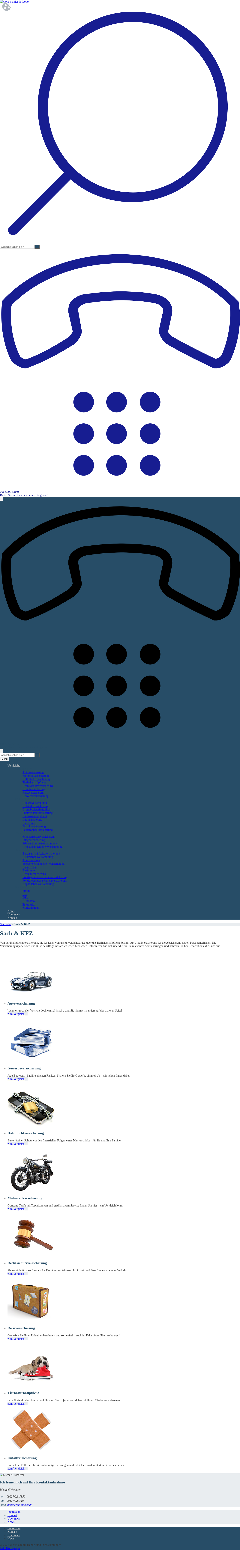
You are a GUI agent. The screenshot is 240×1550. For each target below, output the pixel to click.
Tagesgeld (28, 904)
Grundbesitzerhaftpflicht (36, 809)
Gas (24, 894)
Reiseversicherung (33, 792)
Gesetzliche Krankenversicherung (42, 846)
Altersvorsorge (31, 860)
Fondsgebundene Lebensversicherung (44, 877)
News (11, 911)
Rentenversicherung (34, 873)
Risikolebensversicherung (37, 856)
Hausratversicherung (34, 802)
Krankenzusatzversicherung (38, 836)
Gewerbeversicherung (35, 796)
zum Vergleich (16, 1013)
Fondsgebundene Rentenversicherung (44, 880)
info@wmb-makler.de (19, 1504)
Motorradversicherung (35, 775)
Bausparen (28, 823)
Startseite (5, 924)
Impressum (14, 1511)
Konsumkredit (30, 907)
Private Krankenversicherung (39, 843)
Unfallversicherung (33, 789)
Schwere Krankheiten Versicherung (43, 863)
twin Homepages (10, 1548)
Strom (26, 890)
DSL (25, 897)
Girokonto (28, 900)
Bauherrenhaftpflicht (34, 816)
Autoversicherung (33, 772)
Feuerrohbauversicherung (37, 829)
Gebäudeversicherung (35, 806)
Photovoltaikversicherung (37, 812)
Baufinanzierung (32, 819)
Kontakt (12, 917)
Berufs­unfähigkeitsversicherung (41, 853)
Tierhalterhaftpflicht (34, 782)
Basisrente (28, 870)
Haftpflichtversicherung (36, 779)
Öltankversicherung (34, 826)
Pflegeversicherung (33, 840)
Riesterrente (29, 867)
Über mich (14, 914)
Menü (5, 759)
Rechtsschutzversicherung (37, 785)
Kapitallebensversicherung (38, 884)
